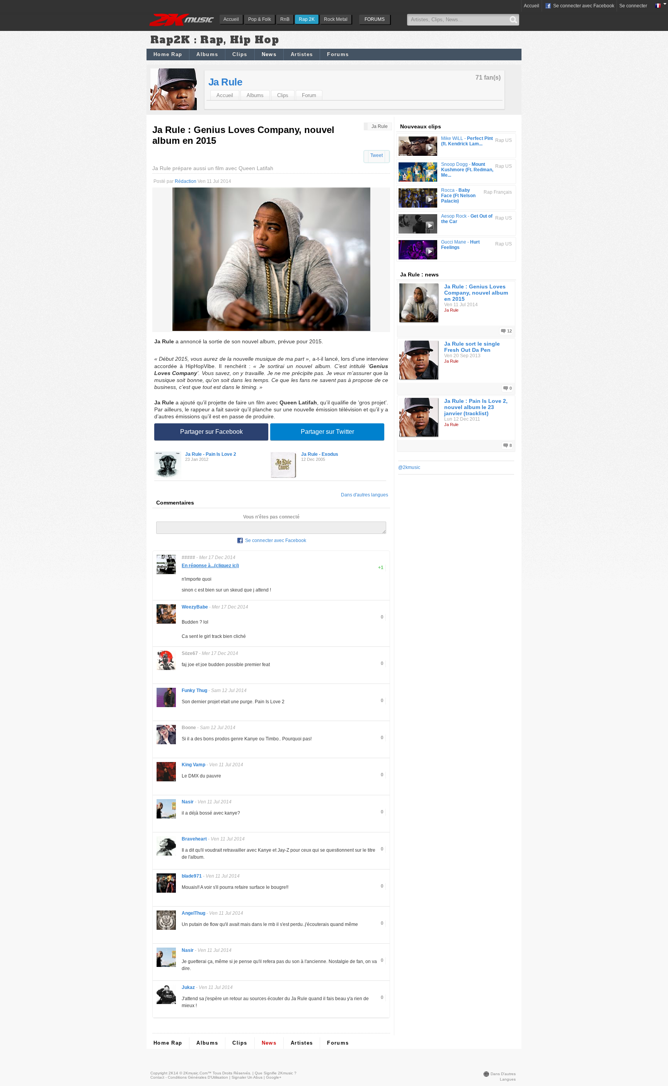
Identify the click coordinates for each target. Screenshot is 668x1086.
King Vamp (193, 764)
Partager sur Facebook (211, 431)
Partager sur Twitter (327, 431)
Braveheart (194, 839)
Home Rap (167, 54)
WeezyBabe (195, 607)
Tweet (376, 155)
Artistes (302, 54)
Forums (338, 54)
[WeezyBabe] (166, 623)
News (269, 54)
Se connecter (633, 6)
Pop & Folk (259, 19)
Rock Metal (336, 19)
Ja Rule (225, 82)
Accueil (231, 19)
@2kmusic (409, 467)
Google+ (273, 1077)
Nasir (188, 802)
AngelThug (193, 913)
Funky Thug (194, 690)
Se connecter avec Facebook (583, 6)
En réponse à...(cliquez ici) (210, 565)
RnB (285, 19)
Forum (309, 95)
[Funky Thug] (166, 706)
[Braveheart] (166, 855)
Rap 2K (307, 19)
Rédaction (185, 181)
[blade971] (166, 892)
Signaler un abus (247, 1077)
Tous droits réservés (231, 1073)
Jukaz (188, 987)
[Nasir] (166, 818)
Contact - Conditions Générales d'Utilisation (189, 1077)
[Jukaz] (166, 1003)
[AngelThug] (166, 929)
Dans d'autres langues (364, 495)
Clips (239, 54)
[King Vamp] (166, 781)
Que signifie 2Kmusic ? (276, 1073)
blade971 (192, 876)
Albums (207, 54)
